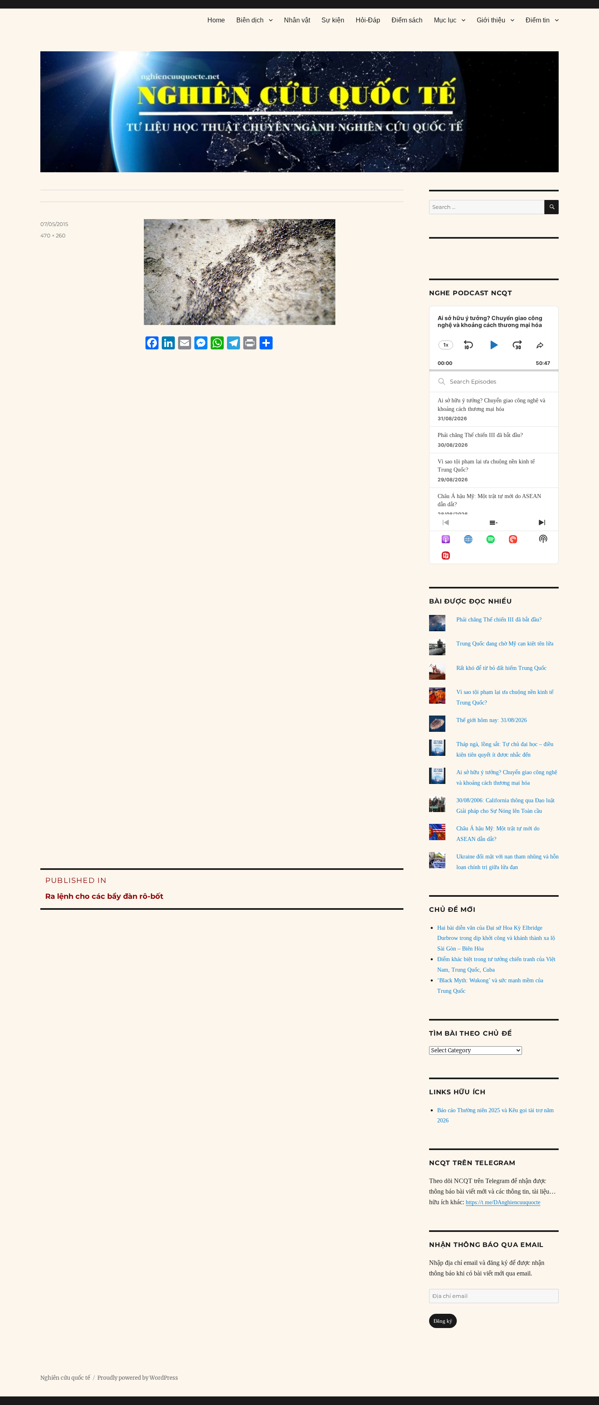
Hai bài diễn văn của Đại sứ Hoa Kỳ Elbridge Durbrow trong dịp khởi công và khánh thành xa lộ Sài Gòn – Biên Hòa (496, 938)
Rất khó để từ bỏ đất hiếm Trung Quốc (501, 668)
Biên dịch (250, 20)
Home (216, 20)
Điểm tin (538, 20)
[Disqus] (221, 511)
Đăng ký (443, 1321)
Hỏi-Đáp (368, 20)
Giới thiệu (491, 20)
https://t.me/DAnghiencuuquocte (503, 1202)
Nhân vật (297, 20)
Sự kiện (333, 20)
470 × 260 (53, 235)
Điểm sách (407, 20)
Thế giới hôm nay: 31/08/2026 (491, 720)
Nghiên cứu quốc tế (65, 1377)
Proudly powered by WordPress (137, 1377)
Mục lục (445, 20)
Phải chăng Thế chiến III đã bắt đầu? (480, 435)
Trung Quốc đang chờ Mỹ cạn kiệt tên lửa (504, 644)
